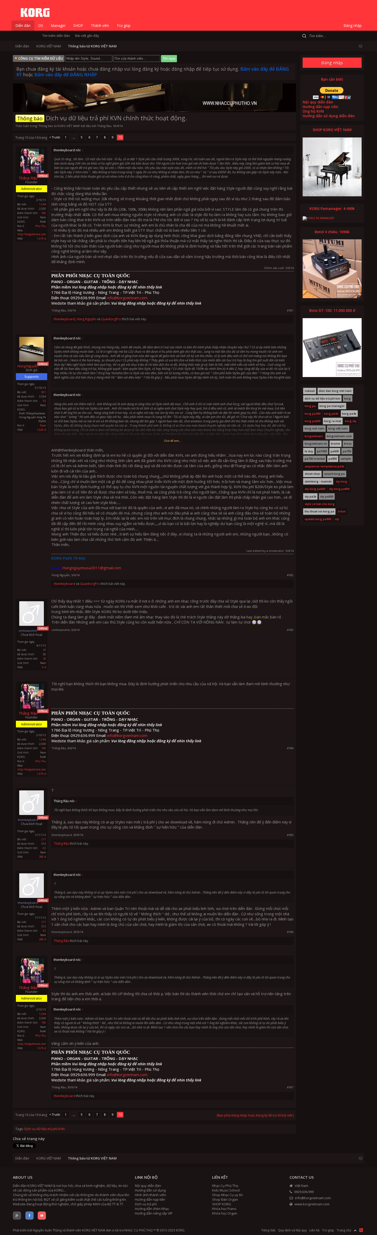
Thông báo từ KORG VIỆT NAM (59, 126)
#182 (290, 575)
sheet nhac (312, 474)
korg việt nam (338, 428)
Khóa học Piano (224, 1208)
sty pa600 (326, 496)
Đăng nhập (332, 63)
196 (43, 213)
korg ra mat (332, 421)
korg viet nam (314, 428)
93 (44, 401)
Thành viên (100, 25)
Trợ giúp (124, 25)
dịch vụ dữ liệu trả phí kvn (322, 398)
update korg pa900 (318, 519)
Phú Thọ (40, 226)
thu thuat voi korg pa (319, 511)
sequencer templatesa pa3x (324, 466)
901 (43, 392)
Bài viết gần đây (87, 35)
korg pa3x (331, 413)
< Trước (54, 137)
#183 (290, 630)
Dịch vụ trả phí (146, 1204)
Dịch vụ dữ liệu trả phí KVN (44, 1128)
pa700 (347, 451)
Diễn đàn (23, 25)
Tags (19, 1128)
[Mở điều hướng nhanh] (360, 45)
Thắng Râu (104, 126)
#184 (290, 748)
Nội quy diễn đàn (318, 102)
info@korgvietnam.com (127, 297)
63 (44, 848)
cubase (310, 391)
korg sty (350, 421)
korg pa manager (332, 406)
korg (347, 398)
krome (335, 443)
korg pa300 (312, 413)
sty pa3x (310, 496)
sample (346, 458)
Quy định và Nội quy (292, 1230)
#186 (290, 932)
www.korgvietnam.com (312, 1204)
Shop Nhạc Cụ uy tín (227, 1195)
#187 (290, 1087)
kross (348, 443)
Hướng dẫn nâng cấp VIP (154, 1213)
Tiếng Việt (268, 1230)
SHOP (78, 25)
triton (342, 511)
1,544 (42, 204)
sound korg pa (334, 474)
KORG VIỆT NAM (93, 1230)
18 (44, 658)
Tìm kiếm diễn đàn (56, 35)
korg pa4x (349, 413)
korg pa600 (312, 421)
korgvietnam (314, 436)
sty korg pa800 (339, 489)
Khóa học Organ (224, 1213)
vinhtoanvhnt (61, 630)
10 (120, 137)
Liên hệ (314, 1230)
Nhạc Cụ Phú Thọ (225, 1185)
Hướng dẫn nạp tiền (320, 106)
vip (337, 519)
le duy (309, 451)
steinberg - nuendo (318, 481)
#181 (290, 310)
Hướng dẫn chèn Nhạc (152, 1208)
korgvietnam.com (339, 436)
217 (43, 839)
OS (40, 25)
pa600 (335, 451)
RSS (361, 1230)
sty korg (341, 481)
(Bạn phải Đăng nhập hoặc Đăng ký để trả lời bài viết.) (255, 1115)
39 (44, 650)
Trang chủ (344, 1230)
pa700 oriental (315, 458)
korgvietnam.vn (316, 443)
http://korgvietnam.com (31, 234)
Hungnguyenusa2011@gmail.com (91, 567)
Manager (58, 25)
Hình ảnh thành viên (150, 1195)
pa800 (333, 458)
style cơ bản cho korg (320, 504)
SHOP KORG (221, 1204)
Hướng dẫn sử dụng (150, 1190)
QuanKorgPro (111, 319)
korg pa (310, 406)
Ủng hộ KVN (313, 111)
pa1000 (322, 451)
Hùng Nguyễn (86, 319)
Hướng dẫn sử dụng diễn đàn (329, 115)
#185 (290, 835)
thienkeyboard (64, 319)
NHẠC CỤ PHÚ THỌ (138, 1230)
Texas (43, 425)
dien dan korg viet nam (335, 391)
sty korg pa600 (315, 489)
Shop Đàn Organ (225, 1199)
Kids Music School (226, 1190)
